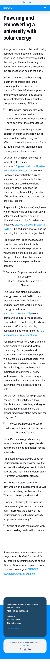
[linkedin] (29, 649)
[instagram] (25, 649)
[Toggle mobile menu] (45, 8)
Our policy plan (13, 628)
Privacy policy (25, 645)
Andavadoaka (14, 313)
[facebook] (20, 649)
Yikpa (30, 313)
